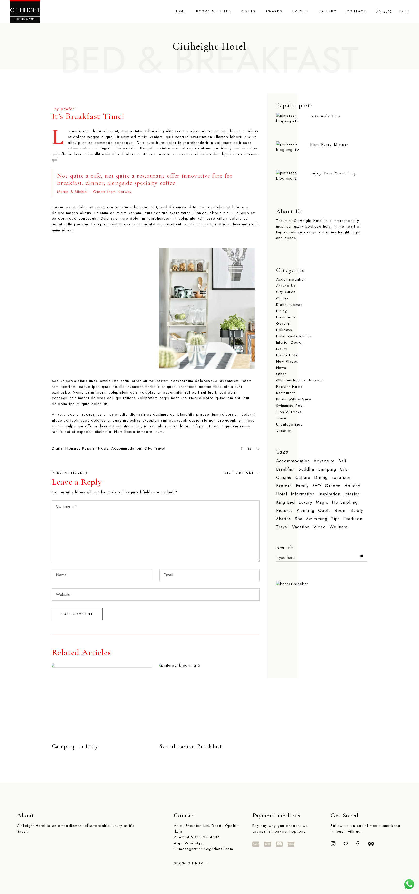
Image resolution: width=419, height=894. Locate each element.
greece (332, 485)
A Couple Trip (325, 115)
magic (322, 502)
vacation (301, 527)
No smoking (345, 502)
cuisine (284, 477)
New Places (287, 361)
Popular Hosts (95, 448)
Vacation (284, 430)
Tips (335, 519)
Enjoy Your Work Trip (333, 173)
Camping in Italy (75, 746)
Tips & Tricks (289, 411)
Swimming (316, 519)
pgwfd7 (68, 109)
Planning (305, 510)
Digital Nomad (65, 448)
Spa (298, 519)
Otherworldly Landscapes (300, 380)
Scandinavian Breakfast (190, 746)
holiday (352, 485)
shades (283, 519)
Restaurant (285, 393)
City (147, 448)
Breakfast (285, 469)
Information (303, 494)
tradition (353, 519)
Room (341, 510)
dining (321, 477)
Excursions (286, 317)
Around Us (286, 285)
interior (352, 494)
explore (284, 485)
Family (302, 485)
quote (324, 510)
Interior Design (290, 342)
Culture (282, 298)
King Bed (285, 502)
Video (320, 527)
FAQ (317, 485)
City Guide (286, 292)
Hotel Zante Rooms (294, 336)
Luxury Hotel (287, 355)
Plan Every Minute (329, 144)
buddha (306, 469)
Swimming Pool (290, 405)
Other (281, 374)
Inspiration (329, 494)
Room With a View (293, 399)
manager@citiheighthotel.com (206, 849)
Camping (327, 469)
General (283, 323)
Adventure (324, 461)
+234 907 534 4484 (199, 837)
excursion (341, 477)
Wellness (339, 527)
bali (342, 461)
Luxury (281, 348)
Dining (282, 311)
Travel (159, 448)
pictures (284, 510)
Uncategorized (289, 424)
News (281, 367)
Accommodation (126, 448)
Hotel (281, 494)
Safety (356, 510)
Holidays (284, 329)
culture (303, 477)
